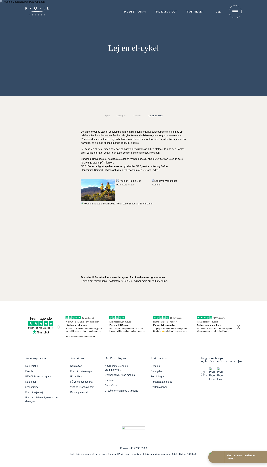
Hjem (107, 115)
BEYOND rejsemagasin (38, 376)
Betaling (155, 366)
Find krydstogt (166, 11)
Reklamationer (159, 387)
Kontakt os (76, 366)
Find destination (134, 11)
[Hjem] (37, 11)
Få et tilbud (76, 376)
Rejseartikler (32, 366)
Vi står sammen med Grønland (121, 390)
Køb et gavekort (79, 392)
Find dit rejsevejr (34, 392)
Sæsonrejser (32, 387)
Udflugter (121, 115)
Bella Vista (111, 385)
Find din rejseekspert (81, 371)
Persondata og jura (161, 381)
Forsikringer (157, 376)
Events (29, 371)
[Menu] (235, 11)
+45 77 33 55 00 (138, 448)
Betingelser (157, 371)
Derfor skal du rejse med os (120, 375)
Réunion (137, 115)
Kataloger (30, 381)
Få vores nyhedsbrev (81, 381)
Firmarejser (194, 11)
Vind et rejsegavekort (81, 387)
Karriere (109, 380)
